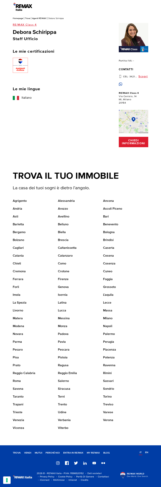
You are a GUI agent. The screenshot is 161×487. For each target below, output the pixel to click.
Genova (63, 287)
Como (62, 263)
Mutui (38, 453)
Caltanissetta (67, 248)
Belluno (63, 224)
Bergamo (19, 232)
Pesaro (18, 349)
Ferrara (18, 279)
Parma (17, 342)
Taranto (18, 396)
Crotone (63, 271)
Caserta (108, 248)
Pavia (62, 342)
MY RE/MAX (93, 453)
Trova (27, 18)
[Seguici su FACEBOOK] (67, 462)
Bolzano (18, 240)
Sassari (108, 381)
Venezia (18, 420)
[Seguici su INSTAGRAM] (58, 462)
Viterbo (63, 428)
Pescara (64, 349)
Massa (107, 310)
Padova (63, 334)
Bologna (109, 232)
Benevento (110, 224)
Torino (107, 396)
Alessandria (66, 201)
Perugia (108, 342)
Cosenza (109, 263)
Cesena (108, 255)
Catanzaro (65, 255)
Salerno (63, 381)
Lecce (107, 302)
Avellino (63, 216)
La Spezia (20, 302)
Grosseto (109, 287)
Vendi (27, 453)
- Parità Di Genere (83, 476)
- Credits (83, 480)
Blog (106, 453)
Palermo (109, 334)
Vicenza (18, 428)
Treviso (108, 404)
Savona (18, 389)
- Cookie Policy (63, 476)
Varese (108, 412)
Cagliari (18, 248)
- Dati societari (93, 473)
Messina (64, 318)
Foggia (108, 279)
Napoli (107, 326)
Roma (17, 381)
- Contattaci (102, 476)
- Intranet (71, 480)
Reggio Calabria (24, 373)
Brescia (63, 240)
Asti (15, 216)
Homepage (18, 18)
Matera (18, 318)
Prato (16, 365)
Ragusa (63, 365)
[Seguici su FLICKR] (103, 462)
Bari (106, 216)
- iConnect (43, 480)
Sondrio (108, 389)
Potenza (109, 357)
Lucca (62, 310)
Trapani (18, 404)
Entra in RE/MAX (73, 453)
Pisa (16, 357)
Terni (61, 396)
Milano (108, 318)
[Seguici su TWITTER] (76, 462)
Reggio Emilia (67, 373)
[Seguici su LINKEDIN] (85, 462)
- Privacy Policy (45, 476)
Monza (62, 326)
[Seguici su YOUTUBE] (94, 462)
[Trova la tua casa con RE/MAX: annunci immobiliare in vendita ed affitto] (23, 6)
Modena (18, 326)
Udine (62, 412)
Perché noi (53, 453)
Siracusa (64, 389)
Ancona (108, 201)
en (146, 452)
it (141, 452)
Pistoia (63, 357)
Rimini (107, 373)
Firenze (63, 279)
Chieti (17, 263)
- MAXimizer (57, 480)
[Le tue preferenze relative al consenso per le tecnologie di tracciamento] (7, 480)
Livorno (18, 310)
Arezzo (63, 208)
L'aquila (108, 295)
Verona (108, 420)
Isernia (63, 295)
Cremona (19, 271)
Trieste (17, 412)
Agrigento (20, 201)
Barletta (18, 224)
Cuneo (107, 271)
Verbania (64, 420)
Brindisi (108, 240)
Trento (62, 404)
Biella (62, 232)
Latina (62, 302)
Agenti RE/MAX (39, 18)
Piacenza (109, 349)
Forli (16, 287)
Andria (17, 208)
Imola (16, 295)
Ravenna (109, 365)
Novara (18, 334)
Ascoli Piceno (112, 208)
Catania (18, 255)
